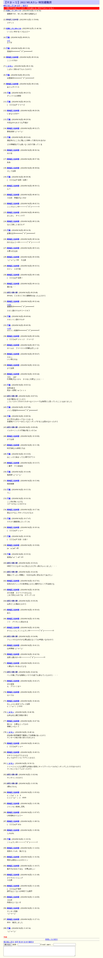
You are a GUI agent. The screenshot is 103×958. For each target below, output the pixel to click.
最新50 (25, 6)
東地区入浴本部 (12, 57)
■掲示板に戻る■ (10, 6)
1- (21, 6)
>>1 (8, 40)
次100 (25, 942)
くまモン (9, 66)
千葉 (8, 37)
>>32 (9, 305)
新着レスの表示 (51, 939)
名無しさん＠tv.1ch (13, 28)
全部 (18, 6)
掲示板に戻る (9, 942)
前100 (21, 942)
